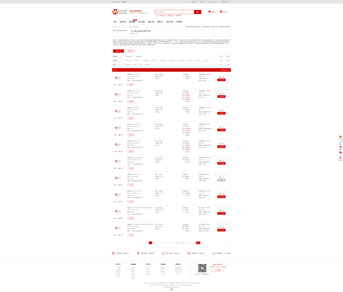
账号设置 (118, 274)
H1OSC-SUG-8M (137, 74)
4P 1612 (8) (190, 60)
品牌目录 (123, 22)
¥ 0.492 (186, 176)
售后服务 (133, 271)
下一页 (176, 242)
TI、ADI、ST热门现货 (160, 15)
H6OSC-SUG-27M (135, 226)
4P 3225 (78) (128, 60)
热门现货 (141, 22)
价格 (184, 74)
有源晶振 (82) (138, 56)
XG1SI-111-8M (136, 107)
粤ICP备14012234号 (190, 283)
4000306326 (226, 1)
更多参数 (131, 84)
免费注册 (124, 1)
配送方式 (133, 269)
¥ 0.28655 (187, 132)
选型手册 (130, 51)
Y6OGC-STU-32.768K (138, 157)
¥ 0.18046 (187, 149)
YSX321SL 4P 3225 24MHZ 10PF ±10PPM (142, 207)
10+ (184, 76)
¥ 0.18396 (187, 147)
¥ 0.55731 (187, 109)
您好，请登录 (116, 1)
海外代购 (169, 22)
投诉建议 (198, 283)
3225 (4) (206, 60)
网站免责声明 (178, 269)
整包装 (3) (147, 64)
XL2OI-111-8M (136, 174)
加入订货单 (221, 213)
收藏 (121, 84)
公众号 (340, 154)
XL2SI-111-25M (136, 124)
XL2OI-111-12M (136, 141)
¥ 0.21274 (187, 159)
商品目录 (133, 278)
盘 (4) (141, 64)
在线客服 (340, 139)
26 (171, 242)
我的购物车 (212, 12)
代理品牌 (179, 22)
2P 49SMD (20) (172, 60)
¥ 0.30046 (187, 128)
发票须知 (133, 274)
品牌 (123, 26)
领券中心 (160, 22)
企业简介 (148, 267)
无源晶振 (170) (128, 56)
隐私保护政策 (178, 267)
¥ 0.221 (186, 210)
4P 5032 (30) (137, 60)
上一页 (145, 242)
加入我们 (148, 271)
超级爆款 (132, 22)
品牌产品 (118, 51)
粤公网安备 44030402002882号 (171, 287)
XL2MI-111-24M (134, 210)
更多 (221, 56)
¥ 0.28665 (187, 97)
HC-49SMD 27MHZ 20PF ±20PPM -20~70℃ (143, 224)
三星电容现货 (170, 15)
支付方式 (133, 267)
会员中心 (202, 1)
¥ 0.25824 (187, 76)
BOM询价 (212, 26)
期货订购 (151, 22)
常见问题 (118, 276)
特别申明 (177, 274)
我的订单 (193, 1)
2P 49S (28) (145, 60)
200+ (184, 193)
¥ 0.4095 (187, 93)
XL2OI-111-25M (136, 91)
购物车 (340, 149)
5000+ (183, 99)
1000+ (183, 95)
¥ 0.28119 (187, 99)
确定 (198, 242)
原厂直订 (163, 274)
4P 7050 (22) (163, 60)
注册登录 (118, 267)
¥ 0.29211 (187, 130)
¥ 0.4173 (187, 126)
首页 (115, 22)
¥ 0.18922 (187, 145)
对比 (116, 84)
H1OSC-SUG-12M (137, 191)
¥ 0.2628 (187, 143)
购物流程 (118, 271)
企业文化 (148, 269)
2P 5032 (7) (198, 60)
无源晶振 (160, 74)
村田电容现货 (178, 15)
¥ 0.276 (186, 228)
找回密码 (118, 269)
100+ (184, 93)
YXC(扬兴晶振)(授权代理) (132, 26)
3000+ (183, 176)
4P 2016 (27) (154, 60)
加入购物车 (221, 79)
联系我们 (148, 274)
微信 (340, 144)
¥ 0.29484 (187, 95)
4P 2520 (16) (181, 60)
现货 (115, 70)
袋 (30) (134, 64)
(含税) (186, 74)
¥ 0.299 (186, 226)
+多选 (227, 56)
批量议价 (187, 78)
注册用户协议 (178, 271)
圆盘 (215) (127, 64)
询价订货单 (224, 12)
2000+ (183, 97)
